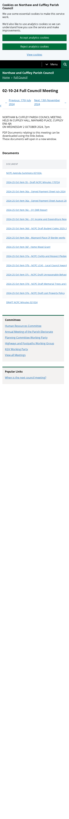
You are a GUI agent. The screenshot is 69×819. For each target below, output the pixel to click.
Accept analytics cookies (34, 37)
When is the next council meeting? (25, 377)
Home (6, 77)
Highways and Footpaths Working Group (29, 343)
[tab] (51, 64)
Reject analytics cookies (34, 46)
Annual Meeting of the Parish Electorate (29, 331)
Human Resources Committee (23, 326)
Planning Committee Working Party (26, 337)
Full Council (20, 77)
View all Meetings (15, 355)
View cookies (34, 54)
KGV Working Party (16, 349)
